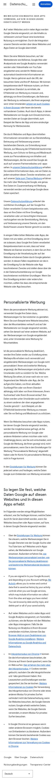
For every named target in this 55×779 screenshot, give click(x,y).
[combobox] (17, 773)
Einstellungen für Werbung (22, 467)
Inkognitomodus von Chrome (25, 654)
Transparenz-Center (40, 764)
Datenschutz (36, 757)
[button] (5, 4)
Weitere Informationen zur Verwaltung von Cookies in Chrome (29, 742)
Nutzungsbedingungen (15, 764)
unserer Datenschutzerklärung (27, 167)
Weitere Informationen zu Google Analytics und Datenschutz (27, 643)
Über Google (21, 757)
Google (7, 757)
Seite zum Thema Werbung (28, 178)
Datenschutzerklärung (22, 201)
